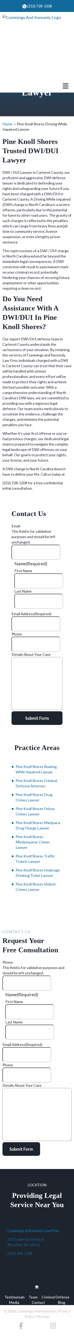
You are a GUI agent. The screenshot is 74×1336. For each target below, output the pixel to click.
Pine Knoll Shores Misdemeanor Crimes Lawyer (33, 842)
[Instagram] (53, 1326)
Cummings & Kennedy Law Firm (33, 1230)
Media (14, 1302)
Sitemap (43, 1316)
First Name (23, 570)
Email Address (31, 614)
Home (7, 124)
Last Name (23, 591)
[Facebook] (21, 1326)
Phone (17, 634)
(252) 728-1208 (39, 6)
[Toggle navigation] (66, 86)
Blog (61, 1302)
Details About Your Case (31, 654)
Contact (38, 1302)
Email (16, 526)
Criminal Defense (55, 1297)
